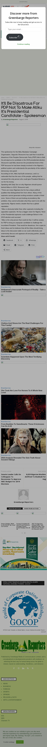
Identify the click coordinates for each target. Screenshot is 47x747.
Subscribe (13, 38)
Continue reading (23, 44)
